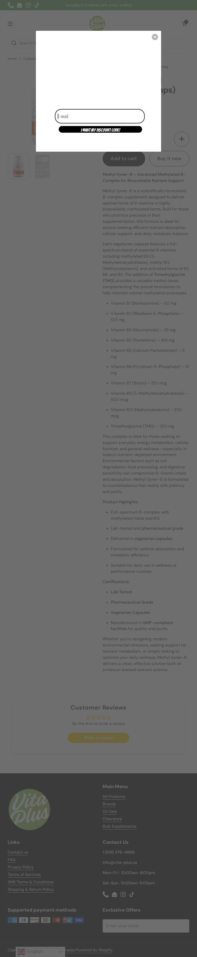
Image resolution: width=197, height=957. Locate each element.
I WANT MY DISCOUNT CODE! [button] (100, 130)
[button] (155, 37)
